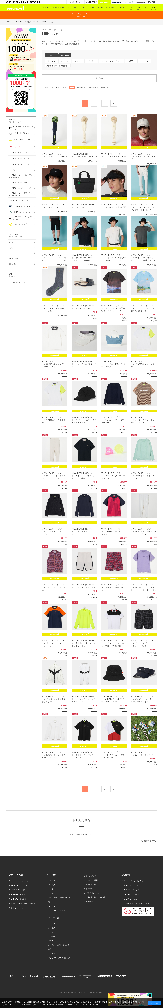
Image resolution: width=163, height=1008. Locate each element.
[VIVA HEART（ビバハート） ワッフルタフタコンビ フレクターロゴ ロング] (144, 181)
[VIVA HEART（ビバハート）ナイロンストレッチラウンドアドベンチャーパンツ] (54, 449)
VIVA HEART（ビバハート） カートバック (83, 205)
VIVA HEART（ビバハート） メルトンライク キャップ (143, 156)
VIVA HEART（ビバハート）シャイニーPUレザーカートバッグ (113, 364)
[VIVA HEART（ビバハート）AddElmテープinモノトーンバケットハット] (114, 673)
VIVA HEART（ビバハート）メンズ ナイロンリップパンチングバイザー (143, 699)
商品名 (64, 87)
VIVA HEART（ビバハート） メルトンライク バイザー (113, 207)
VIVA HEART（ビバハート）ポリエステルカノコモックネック (54, 643)
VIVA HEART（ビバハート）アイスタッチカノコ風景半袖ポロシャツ (143, 308)
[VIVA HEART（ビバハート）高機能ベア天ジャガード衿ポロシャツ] (54, 338)
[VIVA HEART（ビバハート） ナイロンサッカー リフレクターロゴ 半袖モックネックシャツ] (144, 231)
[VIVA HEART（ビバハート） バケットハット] (54, 181)
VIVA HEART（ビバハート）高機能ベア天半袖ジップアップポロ (83, 755)
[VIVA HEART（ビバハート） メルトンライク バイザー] (114, 181)
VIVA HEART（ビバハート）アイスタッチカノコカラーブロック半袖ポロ (113, 643)
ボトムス (51, 885)
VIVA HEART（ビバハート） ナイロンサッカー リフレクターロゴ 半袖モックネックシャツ (143, 258)
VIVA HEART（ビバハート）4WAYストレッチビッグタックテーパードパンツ (143, 531)
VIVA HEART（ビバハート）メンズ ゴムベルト (83, 306)
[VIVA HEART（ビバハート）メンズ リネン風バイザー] (84, 338)
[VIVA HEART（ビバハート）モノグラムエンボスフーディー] (54, 505)
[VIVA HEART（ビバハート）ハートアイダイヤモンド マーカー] (114, 449)
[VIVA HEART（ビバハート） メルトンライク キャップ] (144, 130)
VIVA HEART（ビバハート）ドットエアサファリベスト (54, 587)
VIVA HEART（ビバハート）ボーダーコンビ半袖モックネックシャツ (143, 420)
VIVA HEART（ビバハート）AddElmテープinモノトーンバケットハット (113, 699)
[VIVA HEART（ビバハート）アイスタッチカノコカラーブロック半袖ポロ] (114, 617)
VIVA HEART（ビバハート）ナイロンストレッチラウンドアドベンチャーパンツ (54, 476)
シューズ (51, 906)
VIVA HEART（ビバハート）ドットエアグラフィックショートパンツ (143, 643)
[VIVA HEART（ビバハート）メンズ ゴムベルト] (84, 282)
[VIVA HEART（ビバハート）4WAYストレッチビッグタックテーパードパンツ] (144, 505)
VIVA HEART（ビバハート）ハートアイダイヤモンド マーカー (113, 475)
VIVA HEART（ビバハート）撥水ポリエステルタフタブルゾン (54, 699)
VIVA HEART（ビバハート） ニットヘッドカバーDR (54, 155)
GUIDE (122, 8)
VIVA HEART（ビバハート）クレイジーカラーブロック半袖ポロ (113, 755)
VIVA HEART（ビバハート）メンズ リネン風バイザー (84, 364)
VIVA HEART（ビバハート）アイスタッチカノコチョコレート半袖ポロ (83, 475)
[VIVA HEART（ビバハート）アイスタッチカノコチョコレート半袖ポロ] (84, 449)
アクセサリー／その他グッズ (59, 910)
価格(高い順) (93, 87)
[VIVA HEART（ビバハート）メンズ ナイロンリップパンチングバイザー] (144, 673)
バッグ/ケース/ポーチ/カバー (59, 898)
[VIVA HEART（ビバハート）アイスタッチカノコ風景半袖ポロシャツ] (144, 282)
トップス (51, 881)
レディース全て (53, 917)
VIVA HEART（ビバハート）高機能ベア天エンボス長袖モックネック (83, 643)
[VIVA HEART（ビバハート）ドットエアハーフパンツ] (114, 561)
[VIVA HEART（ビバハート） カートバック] (84, 181)
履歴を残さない (150, 841)
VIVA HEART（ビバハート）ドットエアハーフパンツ (113, 587)
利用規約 (89, 902)
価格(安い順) (81, 87)
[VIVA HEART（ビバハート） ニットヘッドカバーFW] (84, 130)
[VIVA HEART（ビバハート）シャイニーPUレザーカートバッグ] (114, 338)
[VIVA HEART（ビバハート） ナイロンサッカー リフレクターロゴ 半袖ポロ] (84, 231)
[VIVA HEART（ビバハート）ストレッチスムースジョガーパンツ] (84, 673)
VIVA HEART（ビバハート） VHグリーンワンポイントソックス (54, 308)
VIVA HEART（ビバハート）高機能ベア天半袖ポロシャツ (113, 531)
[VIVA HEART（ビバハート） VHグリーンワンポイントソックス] (54, 282)
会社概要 (89, 889)
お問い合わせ (91, 884)
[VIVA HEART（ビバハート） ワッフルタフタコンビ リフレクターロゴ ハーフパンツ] (54, 231)
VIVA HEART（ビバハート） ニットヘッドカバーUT (113, 155)
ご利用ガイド (91, 876)
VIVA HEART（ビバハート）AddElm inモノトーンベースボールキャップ (84, 420)
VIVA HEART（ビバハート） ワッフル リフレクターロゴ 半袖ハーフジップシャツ (113, 258)
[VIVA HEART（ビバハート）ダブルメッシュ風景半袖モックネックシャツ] (114, 282)
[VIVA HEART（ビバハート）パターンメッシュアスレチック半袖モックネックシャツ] (144, 561)
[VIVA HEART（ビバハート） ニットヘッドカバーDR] (54, 130)
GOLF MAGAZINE (106, 8)
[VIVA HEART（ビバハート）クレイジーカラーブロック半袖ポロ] (114, 728)
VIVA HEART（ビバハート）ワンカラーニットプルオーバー (113, 420)
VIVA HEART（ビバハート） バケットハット (53, 205)
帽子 (50, 902)
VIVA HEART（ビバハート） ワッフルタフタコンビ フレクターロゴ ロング (143, 207)
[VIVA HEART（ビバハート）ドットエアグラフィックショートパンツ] (144, 617)
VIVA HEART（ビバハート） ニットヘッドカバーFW (84, 155)
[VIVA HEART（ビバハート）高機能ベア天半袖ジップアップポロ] (84, 728)
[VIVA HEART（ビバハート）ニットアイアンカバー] (144, 728)
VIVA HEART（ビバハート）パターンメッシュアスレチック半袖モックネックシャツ (143, 587)
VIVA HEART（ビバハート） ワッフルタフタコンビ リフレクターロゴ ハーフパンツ (54, 258)
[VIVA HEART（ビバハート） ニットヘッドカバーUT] (114, 130)
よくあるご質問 (92, 880)
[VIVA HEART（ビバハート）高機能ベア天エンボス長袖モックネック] (84, 617)
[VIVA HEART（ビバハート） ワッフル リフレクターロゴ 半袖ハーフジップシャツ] (114, 231)
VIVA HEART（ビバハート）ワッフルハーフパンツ (83, 586)
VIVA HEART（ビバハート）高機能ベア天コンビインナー (83, 531)
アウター (51, 889)
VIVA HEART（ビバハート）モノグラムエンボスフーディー (54, 531)
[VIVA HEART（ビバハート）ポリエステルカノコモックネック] (54, 617)
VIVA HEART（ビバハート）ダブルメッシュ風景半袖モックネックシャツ (113, 308)
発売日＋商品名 (106, 87)
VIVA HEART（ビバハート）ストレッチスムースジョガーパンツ (83, 699)
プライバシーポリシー (94, 893)
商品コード (55, 87)
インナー (51, 893)
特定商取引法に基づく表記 (96, 897)
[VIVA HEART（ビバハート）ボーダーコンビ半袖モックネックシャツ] (144, 394)
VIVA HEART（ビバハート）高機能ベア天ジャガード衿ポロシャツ (54, 364)
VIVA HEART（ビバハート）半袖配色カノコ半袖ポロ (143, 364)
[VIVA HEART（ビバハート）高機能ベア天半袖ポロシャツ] (114, 505)
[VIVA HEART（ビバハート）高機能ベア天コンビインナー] (84, 505)
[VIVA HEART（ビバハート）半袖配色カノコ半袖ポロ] (144, 338)
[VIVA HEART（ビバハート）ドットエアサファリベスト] (54, 561)
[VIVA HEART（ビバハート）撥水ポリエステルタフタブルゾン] (54, 673)
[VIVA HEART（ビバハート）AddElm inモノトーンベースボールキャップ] (84, 394)
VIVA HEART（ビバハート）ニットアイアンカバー (143, 753)
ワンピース (52, 936)
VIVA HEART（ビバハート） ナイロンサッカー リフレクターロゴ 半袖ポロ (84, 257)
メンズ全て (51, 874)
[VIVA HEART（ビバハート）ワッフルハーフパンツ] (84, 561)
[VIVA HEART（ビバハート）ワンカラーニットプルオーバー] (114, 394)
